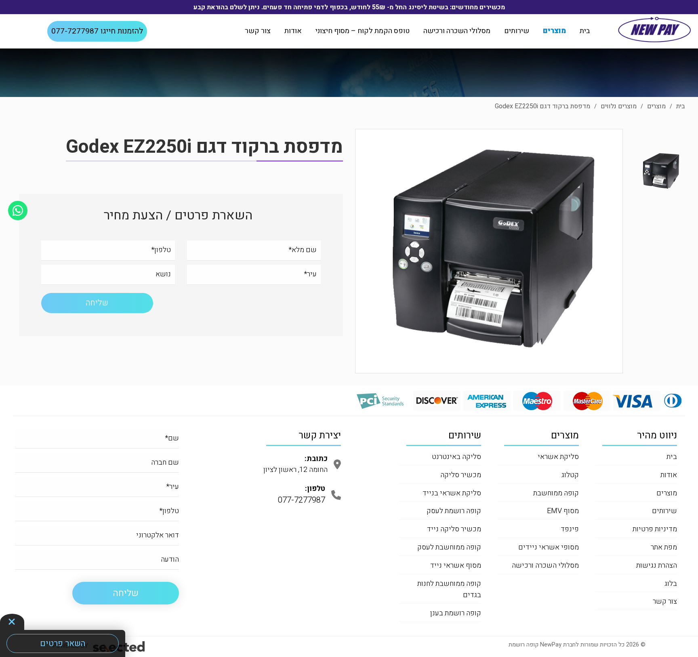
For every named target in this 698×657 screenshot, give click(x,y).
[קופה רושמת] (654, 29)
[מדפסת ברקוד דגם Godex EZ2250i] (488, 249)
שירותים (516, 30)
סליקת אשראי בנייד (452, 493)
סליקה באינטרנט (456, 456)
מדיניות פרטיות (655, 529)
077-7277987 (97, 31)
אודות (293, 30)
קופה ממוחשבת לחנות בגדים (449, 589)
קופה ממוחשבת (556, 493)
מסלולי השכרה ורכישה (456, 30)
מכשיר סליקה (460, 475)
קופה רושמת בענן (455, 613)
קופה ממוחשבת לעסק (449, 547)
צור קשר (258, 30)
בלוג (670, 583)
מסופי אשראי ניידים (548, 547)
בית (585, 30)
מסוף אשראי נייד (455, 565)
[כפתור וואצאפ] (17, 210)
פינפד (570, 529)
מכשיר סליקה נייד (454, 529)
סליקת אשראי (558, 456)
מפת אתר (664, 547)
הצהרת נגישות (656, 565)
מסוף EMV (563, 510)
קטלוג (570, 475)
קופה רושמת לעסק (454, 510)
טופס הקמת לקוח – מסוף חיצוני (362, 30)
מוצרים (554, 30)
